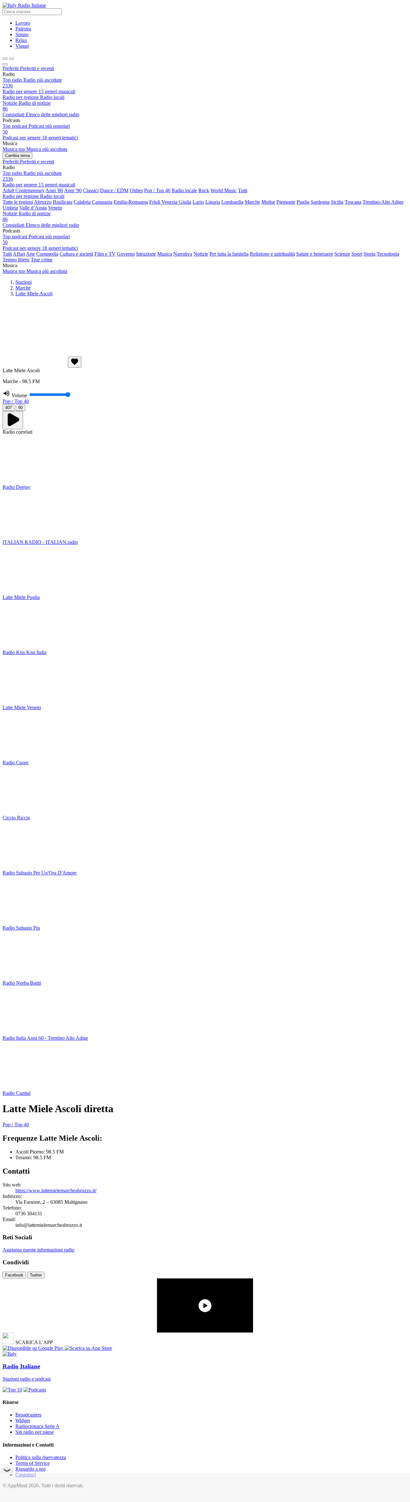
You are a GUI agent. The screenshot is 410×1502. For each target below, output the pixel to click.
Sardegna (320, 202)
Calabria (82, 202)
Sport (356, 254)
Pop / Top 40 (157, 190)
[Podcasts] (34, 1389)
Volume (19, 395)
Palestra (23, 28)
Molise (268, 202)
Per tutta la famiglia (229, 254)
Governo (126, 254)
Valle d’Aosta (33, 207)
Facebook (14, 1275)
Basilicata (62, 202)
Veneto (55, 207)
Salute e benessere (314, 254)
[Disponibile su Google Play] (34, 1348)
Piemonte (285, 202)
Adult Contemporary (24, 190)
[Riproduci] (13, 420)
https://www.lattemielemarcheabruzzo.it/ (55, 1190)
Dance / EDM (114, 190)
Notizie (200, 254)
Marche (252, 202)
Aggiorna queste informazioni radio (38, 1249)
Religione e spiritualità (272, 254)
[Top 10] (12, 1389)
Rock (203, 190)
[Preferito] (74, 362)
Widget (22, 1420)
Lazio (198, 202)
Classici (91, 190)
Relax (21, 40)
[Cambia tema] (5, 59)
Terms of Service (32, 1463)
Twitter (36, 1275)
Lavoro (22, 23)
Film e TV (105, 254)
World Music (223, 190)
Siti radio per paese (34, 1432)
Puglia (303, 202)
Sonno (22, 34)
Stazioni (23, 282)
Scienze (342, 254)
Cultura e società (76, 254)
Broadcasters (28, 1414)
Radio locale (184, 190)
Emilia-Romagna (131, 202)
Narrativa (182, 254)
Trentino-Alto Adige (383, 202)
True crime (42, 259)
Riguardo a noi (30, 1469)
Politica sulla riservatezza (40, 1457)
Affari (19, 254)
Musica (164, 254)
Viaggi (22, 46)
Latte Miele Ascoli (34, 293)
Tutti (242, 190)
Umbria (10, 207)
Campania (102, 202)
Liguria (212, 202)
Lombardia (232, 202)
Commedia (47, 254)
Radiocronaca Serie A (37, 1426)
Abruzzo (43, 202)
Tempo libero (16, 259)
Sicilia (337, 202)
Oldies (136, 190)
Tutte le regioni (18, 202)
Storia (369, 254)
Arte (30, 254)
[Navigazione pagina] (11, 59)
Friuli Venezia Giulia (170, 202)
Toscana (353, 202)
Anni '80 (54, 190)
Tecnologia (388, 254)
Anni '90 (73, 190)
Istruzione (146, 254)
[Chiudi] (5, 64)
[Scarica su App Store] (88, 1348)
